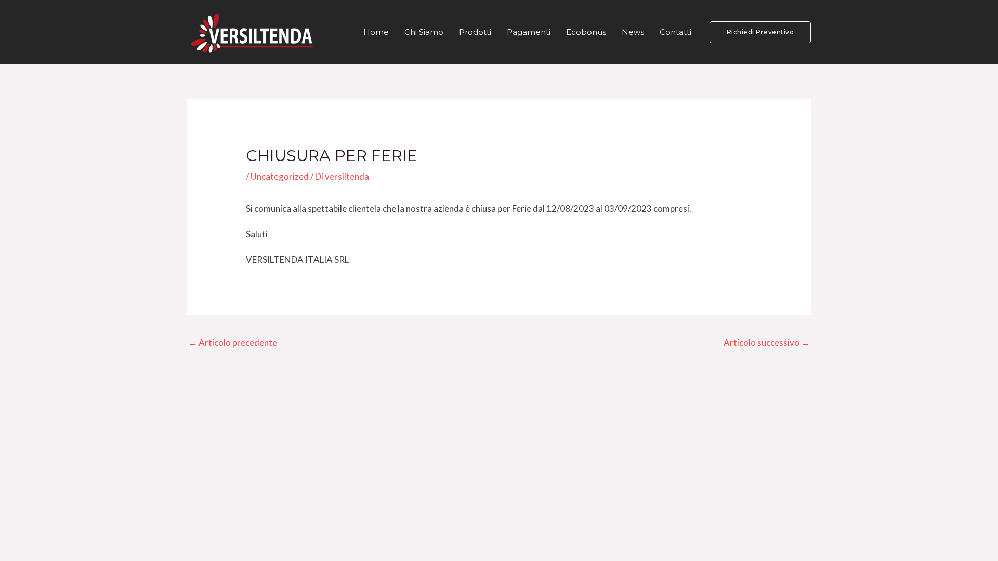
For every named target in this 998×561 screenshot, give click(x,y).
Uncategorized (280, 176)
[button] (760, 32)
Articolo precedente (232, 342)
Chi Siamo (423, 32)
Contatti (675, 32)
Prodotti (475, 32)
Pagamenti (528, 32)
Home (376, 32)
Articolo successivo (767, 342)
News (633, 32)
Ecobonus (586, 32)
